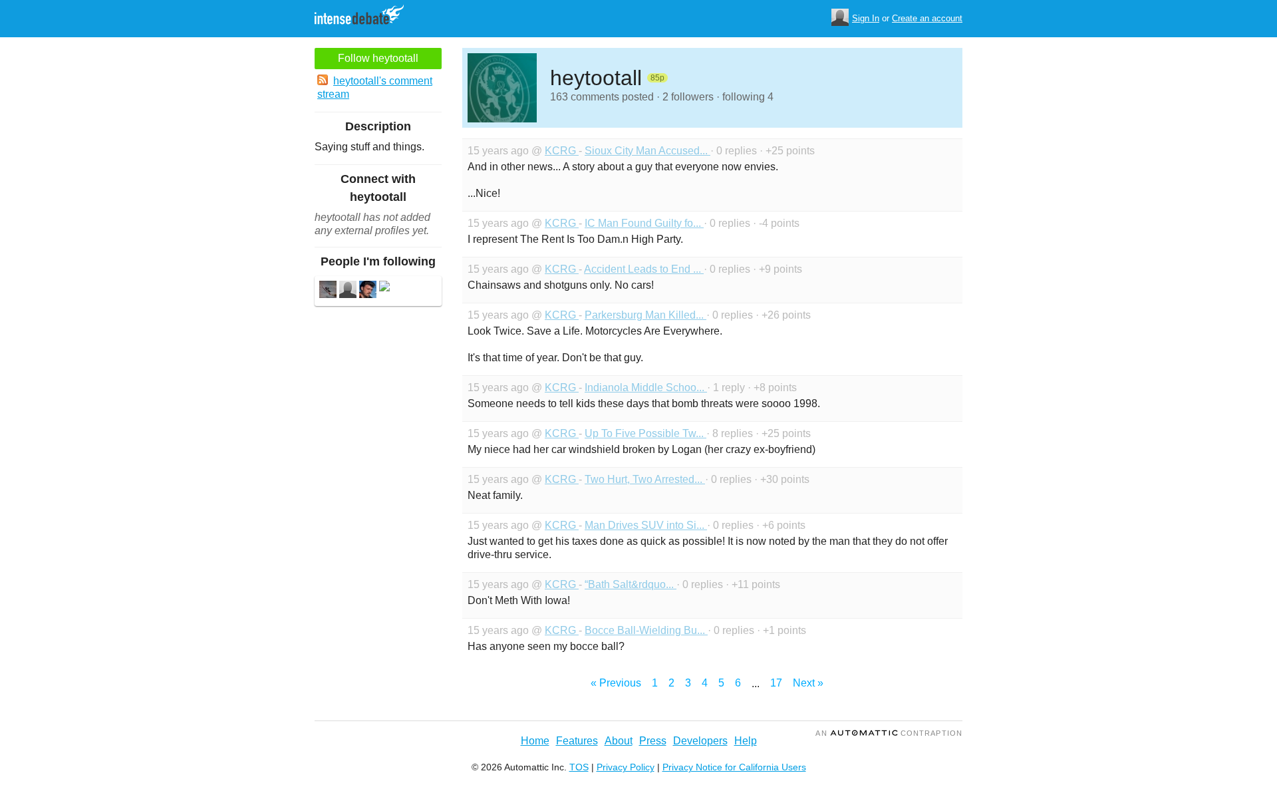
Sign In (865, 18)
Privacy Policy (625, 767)
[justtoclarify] (347, 291)
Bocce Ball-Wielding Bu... (646, 630)
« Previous (616, 683)
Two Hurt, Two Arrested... (645, 479)
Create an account (927, 18)
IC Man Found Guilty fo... (644, 223)
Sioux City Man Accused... (647, 150)
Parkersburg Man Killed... (645, 315)
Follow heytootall (378, 58)
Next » (808, 683)
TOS (579, 767)
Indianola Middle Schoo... (646, 387)
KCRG (562, 150)
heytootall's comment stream (374, 87)
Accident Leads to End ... (644, 269)
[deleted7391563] (384, 288)
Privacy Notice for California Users (734, 767)
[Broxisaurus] (367, 291)
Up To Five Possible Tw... (645, 433)
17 (776, 683)
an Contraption (888, 733)
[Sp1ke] (328, 291)
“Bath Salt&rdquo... (630, 584)
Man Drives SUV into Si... (646, 525)
